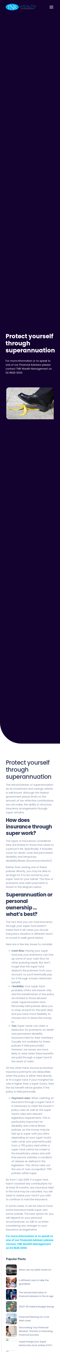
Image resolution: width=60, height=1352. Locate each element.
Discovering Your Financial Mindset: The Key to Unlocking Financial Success (36, 1331)
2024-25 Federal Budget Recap (36, 1306)
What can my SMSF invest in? (35, 1269)
